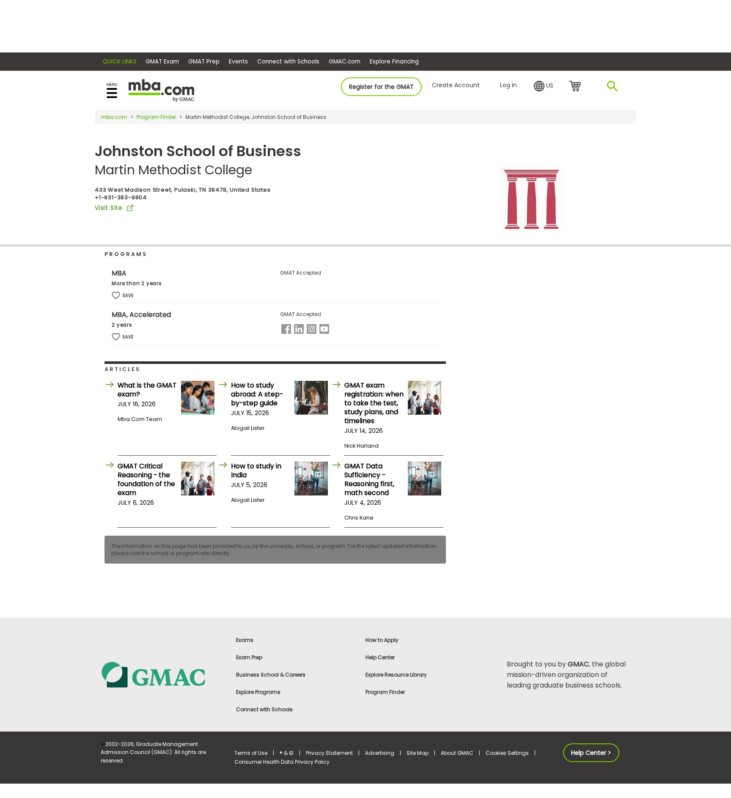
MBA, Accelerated (141, 314)
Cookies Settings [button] (507, 753)
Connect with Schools (288, 62)
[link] (162, 674)
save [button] (116, 296)
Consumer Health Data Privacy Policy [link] (282, 761)
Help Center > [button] (591, 752)
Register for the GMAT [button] (381, 87)
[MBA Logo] (161, 90)
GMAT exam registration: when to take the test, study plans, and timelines (374, 403)
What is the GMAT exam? (147, 389)
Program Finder (156, 117)
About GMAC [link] (457, 753)
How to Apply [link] (382, 640)
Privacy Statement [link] (329, 753)
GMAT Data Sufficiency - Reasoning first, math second (369, 479)
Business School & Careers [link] (270, 674)
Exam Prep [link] (249, 657)
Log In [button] (508, 85)
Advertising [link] (379, 753)
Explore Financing (394, 62)
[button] (543, 86)
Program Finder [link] (385, 692)
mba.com (114, 117)
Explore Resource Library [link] (396, 674)
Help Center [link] (380, 657)
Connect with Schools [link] (264, 709)
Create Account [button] (456, 85)
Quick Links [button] (120, 62)
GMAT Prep (204, 62)
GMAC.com (344, 62)
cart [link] (576, 87)
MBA (119, 273)
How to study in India (256, 470)
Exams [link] (244, 640)
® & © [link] (287, 753)
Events (238, 62)
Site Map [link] (418, 753)
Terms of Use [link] (250, 753)
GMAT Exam (162, 62)
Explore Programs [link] (258, 692)
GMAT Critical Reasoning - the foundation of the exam (146, 479)
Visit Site (109, 208)
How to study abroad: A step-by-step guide (257, 394)
